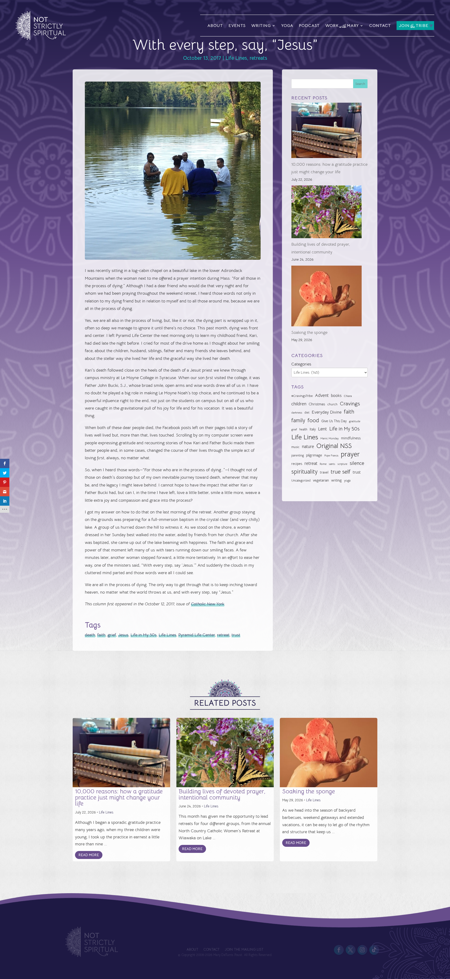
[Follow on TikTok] (374, 950)
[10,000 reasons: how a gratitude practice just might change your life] (326, 131)
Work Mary (342, 26)
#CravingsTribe (302, 396)
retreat (223, 634)
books (336, 395)
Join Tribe (413, 26)
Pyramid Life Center (196, 634)
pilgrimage (314, 455)
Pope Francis (331, 455)
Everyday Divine (326, 412)
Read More (89, 855)
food (313, 420)
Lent (322, 429)
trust (236, 634)
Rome (323, 464)
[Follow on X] (351, 950)
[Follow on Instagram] (362, 950)
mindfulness (351, 438)
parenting (297, 455)
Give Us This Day (334, 421)
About (215, 25)
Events (237, 25)
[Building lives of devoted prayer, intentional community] (326, 213)
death (90, 634)
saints (332, 464)
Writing (261, 25)
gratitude (354, 421)
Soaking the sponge (309, 332)
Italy (313, 429)
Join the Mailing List (244, 950)
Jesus (123, 634)
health (303, 429)
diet (306, 412)
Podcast (309, 25)
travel (324, 472)
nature (308, 446)
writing (336, 480)
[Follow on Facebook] (339, 950)
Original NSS (334, 446)
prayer (350, 454)
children (298, 404)
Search (360, 84)
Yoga (287, 25)
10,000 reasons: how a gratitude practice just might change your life (119, 797)
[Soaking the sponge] (326, 297)
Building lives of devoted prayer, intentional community (222, 794)
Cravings (350, 403)
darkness (296, 412)
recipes (296, 464)
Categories (301, 364)
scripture (342, 464)
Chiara (348, 396)
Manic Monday (329, 438)
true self (340, 471)
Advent (322, 395)
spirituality (304, 471)
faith (101, 634)
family (298, 420)
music (295, 447)
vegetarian (321, 480)
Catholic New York (207, 603)
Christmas (317, 404)
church (332, 404)
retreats (258, 58)
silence (357, 463)
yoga (347, 480)
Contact (380, 25)
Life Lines (236, 58)
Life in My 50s (144, 634)
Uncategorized (301, 480)
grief (112, 634)
